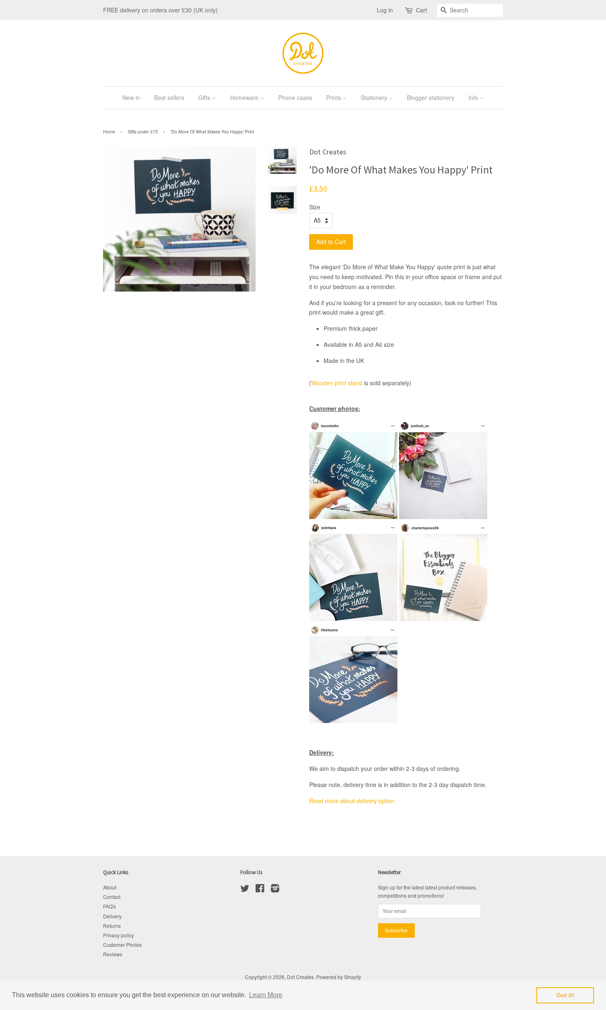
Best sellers (169, 97)
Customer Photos (122, 944)
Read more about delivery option (352, 801)
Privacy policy (118, 935)
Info (474, 97)
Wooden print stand (336, 383)
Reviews (112, 954)
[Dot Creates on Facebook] (260, 889)
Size (314, 207)
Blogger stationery (430, 97)
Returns (112, 925)
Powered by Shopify (338, 976)
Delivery (112, 916)
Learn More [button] (265, 994)
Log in (385, 10)
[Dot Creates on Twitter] (244, 889)
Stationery (375, 97)
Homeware (245, 97)
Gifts (205, 97)
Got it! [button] (565, 995)
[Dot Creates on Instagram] (275, 889)
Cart (421, 10)
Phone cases (295, 97)
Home (109, 131)
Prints (334, 97)
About (109, 887)
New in (131, 97)
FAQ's (109, 906)
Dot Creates (300, 976)
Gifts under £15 (143, 131)
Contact (111, 896)
